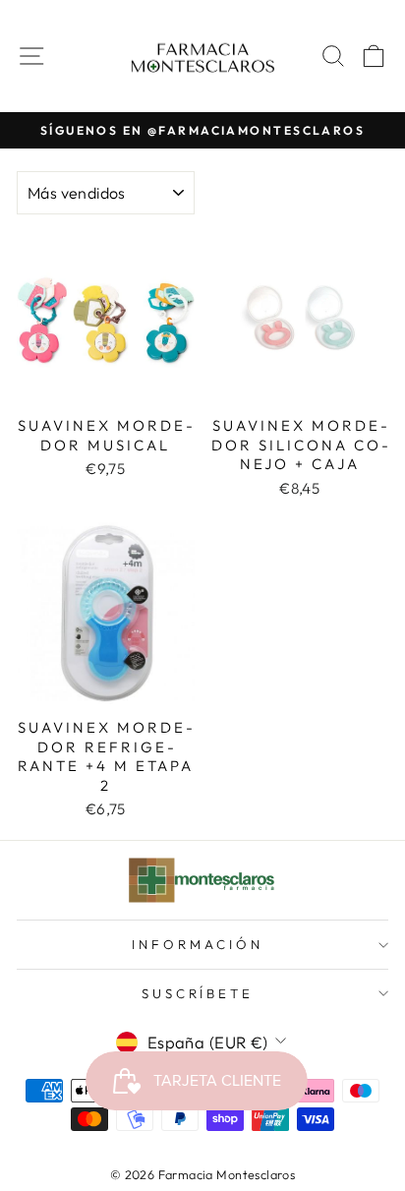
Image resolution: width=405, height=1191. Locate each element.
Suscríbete (198, 993)
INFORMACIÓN (197, 944)
